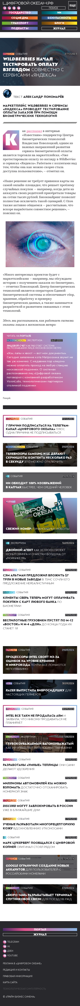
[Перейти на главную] (28, 3)
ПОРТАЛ (40, 929)
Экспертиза (34, 340)
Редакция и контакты (16, 970)
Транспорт (20, 23)
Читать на (19, 336)
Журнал (59, 28)
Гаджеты (11, 650)
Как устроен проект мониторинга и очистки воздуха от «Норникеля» (36, 554)
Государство (20, 12)
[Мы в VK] (9, 8)
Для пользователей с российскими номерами (37, 870)
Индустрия (10, 570)
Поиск (53, 8)
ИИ (59, 12)
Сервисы (8, 54)
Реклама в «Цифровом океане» (22, 963)
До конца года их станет (38, 624)
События (22, 54)
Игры (9, 683)
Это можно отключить (39, 458)
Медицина (9, 819)
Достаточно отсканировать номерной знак (35, 787)
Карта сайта (10, 982)
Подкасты (19, 28)
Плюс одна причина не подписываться (37, 429)
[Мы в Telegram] (4, 8)
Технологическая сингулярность (24, 989)
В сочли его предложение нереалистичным (36, 579)
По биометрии (39, 602)
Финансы (9, 592)
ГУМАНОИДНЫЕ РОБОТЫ (37, 529)
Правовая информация (17, 976)
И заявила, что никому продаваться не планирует (36, 719)
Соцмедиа (19, 18)
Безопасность (59, 18)
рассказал (34, 131)
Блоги (59, 23)
